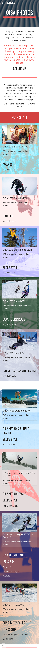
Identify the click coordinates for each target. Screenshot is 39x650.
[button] (2, 3)
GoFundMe (19, 68)
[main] (19, 13)
